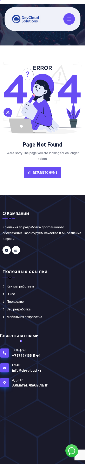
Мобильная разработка (24, 317)
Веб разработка (19, 309)
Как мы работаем (20, 286)
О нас (11, 294)
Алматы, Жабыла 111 (30, 385)
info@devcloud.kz (26, 370)
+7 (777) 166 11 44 (26, 355)
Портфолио (15, 302)
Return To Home (45, 172)
